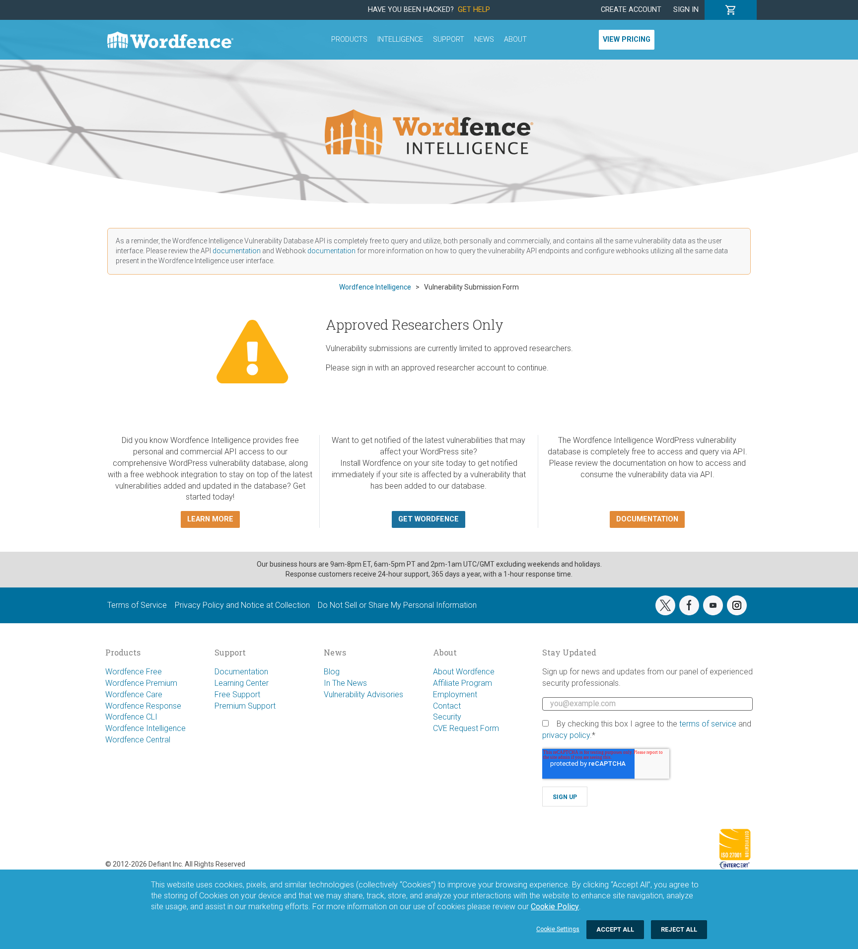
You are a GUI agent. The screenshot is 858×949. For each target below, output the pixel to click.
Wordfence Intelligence (145, 728)
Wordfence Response (143, 706)
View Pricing (626, 39)
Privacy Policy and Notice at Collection (242, 605)
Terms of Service (137, 605)
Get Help (474, 9)
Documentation (241, 671)
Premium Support (245, 706)
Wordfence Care (133, 694)
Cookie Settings (557, 929)
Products (349, 39)
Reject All (679, 929)
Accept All (615, 929)
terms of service (707, 724)
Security (447, 717)
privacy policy (566, 735)
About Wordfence (464, 671)
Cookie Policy (555, 906)
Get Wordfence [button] (428, 519)
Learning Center (241, 683)
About (515, 39)
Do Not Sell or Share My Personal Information (397, 605)
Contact (447, 706)
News (484, 39)
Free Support (237, 694)
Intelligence (400, 39)
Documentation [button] (647, 519)
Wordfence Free (133, 671)
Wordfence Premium (141, 683)
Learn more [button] (210, 519)
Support (448, 39)
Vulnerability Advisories (363, 694)
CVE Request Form (466, 728)
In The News (345, 683)
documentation (237, 251)
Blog (332, 671)
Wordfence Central (137, 739)
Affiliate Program (462, 683)
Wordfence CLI (131, 717)
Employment (455, 694)
